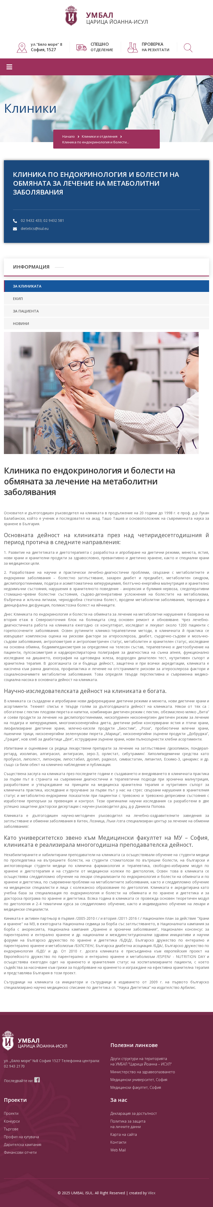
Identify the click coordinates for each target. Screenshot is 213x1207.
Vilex (151, 1192)
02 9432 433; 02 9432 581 (42, 220)
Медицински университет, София (138, 1079)
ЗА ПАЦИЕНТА (26, 311)
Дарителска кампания (22, 1144)
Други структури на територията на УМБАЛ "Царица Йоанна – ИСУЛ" (141, 1061)
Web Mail (118, 1150)
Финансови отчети (20, 1152)
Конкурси (12, 1121)
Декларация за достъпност (133, 1113)
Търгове (11, 1128)
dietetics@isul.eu (35, 228)
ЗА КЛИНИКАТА (27, 286)
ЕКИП (18, 298)
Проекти (11, 1113)
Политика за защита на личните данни (127, 1124)
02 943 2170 (14, 1066)
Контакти (118, 1142)
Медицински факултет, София (135, 1087)
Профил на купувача (21, 1136)
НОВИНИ (21, 323)
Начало (68, 136)
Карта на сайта (123, 1134)
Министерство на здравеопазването (142, 1071)
